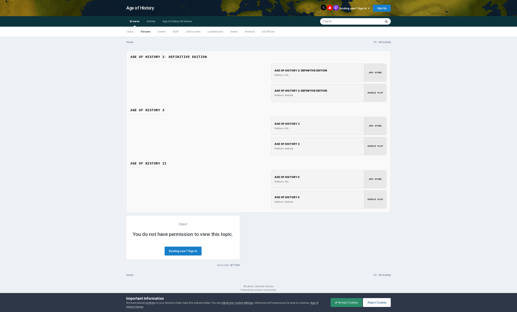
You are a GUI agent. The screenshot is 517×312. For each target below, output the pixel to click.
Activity (151, 21)
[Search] (386, 21)
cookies (150, 302)
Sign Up (382, 8)
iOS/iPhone (268, 31)
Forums (145, 31)
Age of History (140, 7)
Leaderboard (215, 31)
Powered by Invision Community (258, 290)
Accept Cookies (348, 302)
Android (249, 31)
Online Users (193, 31)
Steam (234, 31)
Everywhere (370, 21)
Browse (135, 21)
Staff (176, 31)
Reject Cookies (377, 302)
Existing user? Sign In (353, 8)
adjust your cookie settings (237, 302)
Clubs (130, 31)
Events (161, 31)
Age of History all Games (177, 21)
